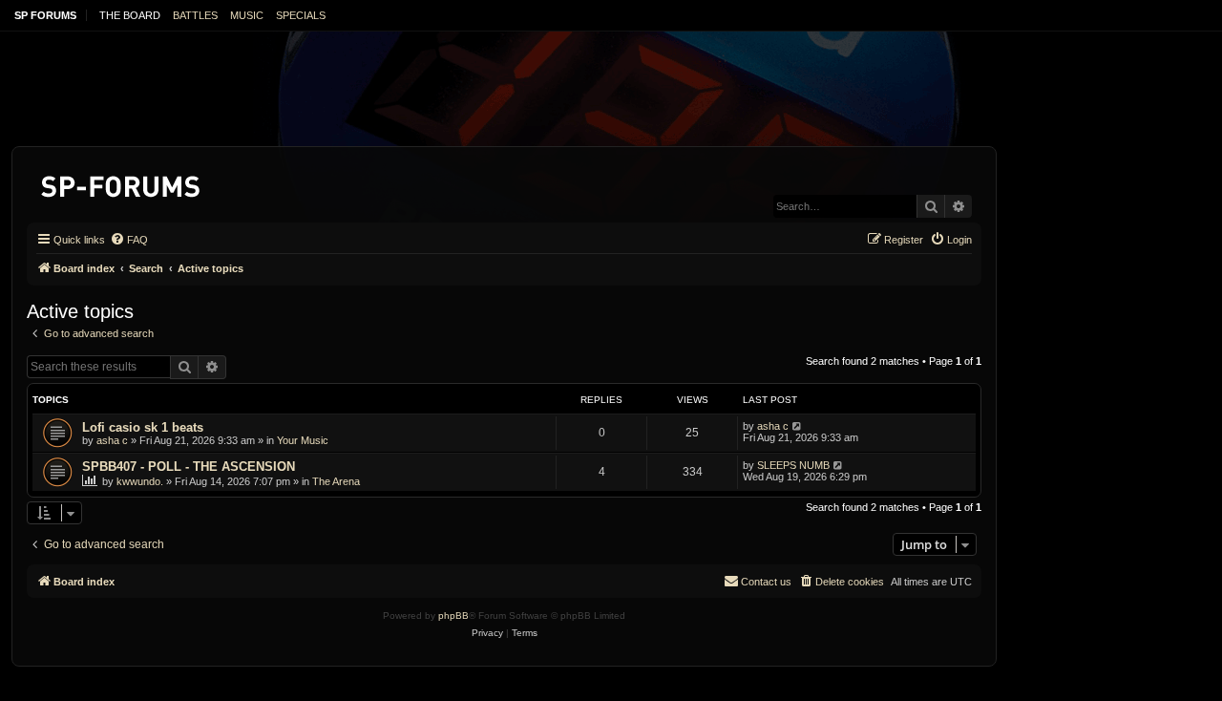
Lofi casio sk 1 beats (142, 427)
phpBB (453, 615)
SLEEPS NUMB (793, 465)
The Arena (336, 481)
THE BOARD (129, 15)
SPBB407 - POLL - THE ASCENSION (188, 466)
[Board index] (122, 183)
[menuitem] (129, 239)
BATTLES (195, 15)
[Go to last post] (797, 426)
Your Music (302, 440)
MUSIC (246, 15)
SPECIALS (301, 15)
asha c (112, 440)
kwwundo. (139, 481)
